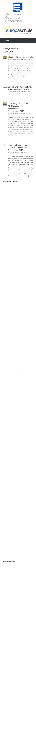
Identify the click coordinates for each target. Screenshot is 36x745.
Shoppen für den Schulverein (20, 57)
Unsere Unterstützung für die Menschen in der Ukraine (20, 88)
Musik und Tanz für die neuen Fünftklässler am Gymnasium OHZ (18, 147)
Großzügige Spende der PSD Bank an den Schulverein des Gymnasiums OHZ (18, 107)
